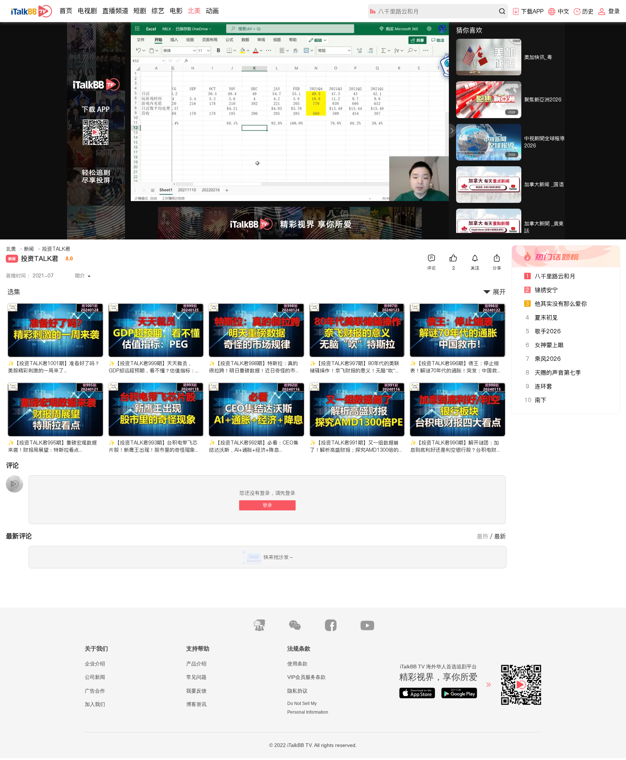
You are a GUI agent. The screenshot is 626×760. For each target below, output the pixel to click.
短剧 (139, 10)
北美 (194, 10)
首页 (65, 10)
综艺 (157, 10)
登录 (267, 505)
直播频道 (115, 10)
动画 (212, 10)
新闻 (32, 248)
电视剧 (87, 10)
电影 (176, 10)
